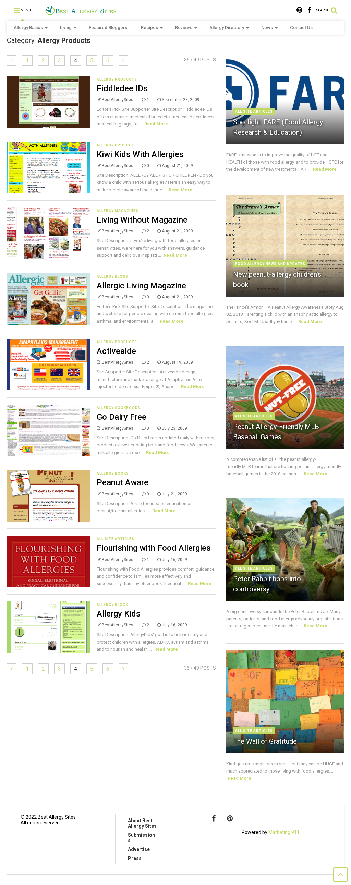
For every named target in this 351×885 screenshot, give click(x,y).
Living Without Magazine (142, 220)
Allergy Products (117, 79)
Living (66, 27)
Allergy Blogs (112, 276)
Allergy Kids (119, 614)
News (267, 27)
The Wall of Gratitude (265, 741)
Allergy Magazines (117, 211)
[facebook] (309, 10)
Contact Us (301, 27)
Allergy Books (113, 473)
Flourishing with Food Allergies (154, 548)
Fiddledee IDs (122, 88)
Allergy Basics (28, 27)
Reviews (183, 27)
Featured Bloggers (108, 27)
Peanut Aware (122, 482)
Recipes (149, 27)
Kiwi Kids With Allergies (140, 154)
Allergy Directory (226, 27)
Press (135, 858)
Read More (156, 124)
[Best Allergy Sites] (81, 12)
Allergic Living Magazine (141, 285)
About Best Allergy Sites (142, 823)
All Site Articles (115, 539)
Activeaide (116, 351)
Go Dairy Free (121, 417)
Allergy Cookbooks (118, 408)
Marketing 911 (284, 832)
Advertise (139, 849)
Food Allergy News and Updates (270, 264)
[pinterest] (299, 10)
